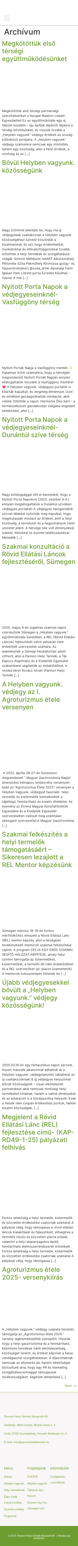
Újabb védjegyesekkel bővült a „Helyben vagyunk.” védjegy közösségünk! (35, 994)
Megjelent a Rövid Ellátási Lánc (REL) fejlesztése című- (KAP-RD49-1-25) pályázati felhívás (38, 1132)
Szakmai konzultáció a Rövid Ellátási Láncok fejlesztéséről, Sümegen (38, 554)
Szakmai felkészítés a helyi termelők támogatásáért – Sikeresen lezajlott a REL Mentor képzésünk (37, 849)
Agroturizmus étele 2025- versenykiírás (32, 1273)
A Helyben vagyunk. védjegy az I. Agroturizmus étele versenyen (32, 695)
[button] (7, 18)
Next (70, 1386)
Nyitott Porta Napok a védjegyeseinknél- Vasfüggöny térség (35, 294)
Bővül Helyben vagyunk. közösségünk (38, 166)
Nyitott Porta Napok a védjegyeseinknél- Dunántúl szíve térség (35, 427)
